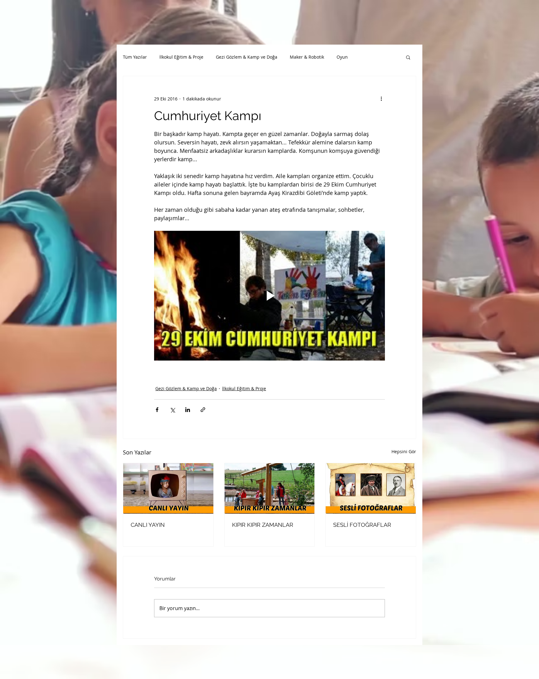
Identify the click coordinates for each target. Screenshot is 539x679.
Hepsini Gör (403, 451)
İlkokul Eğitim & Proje (181, 57)
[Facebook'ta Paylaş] (157, 410)
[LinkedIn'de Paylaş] (188, 410)
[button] (408, 57)
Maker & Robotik (307, 57)
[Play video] (269, 296)
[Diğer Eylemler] (381, 98)
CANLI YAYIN (148, 524)
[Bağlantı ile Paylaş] (203, 410)
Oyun (342, 57)
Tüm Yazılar (135, 57)
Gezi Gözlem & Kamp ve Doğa (246, 57)
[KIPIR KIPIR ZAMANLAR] (270, 488)
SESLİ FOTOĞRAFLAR (362, 524)
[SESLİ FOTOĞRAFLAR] (371, 488)
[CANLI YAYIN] (168, 488)
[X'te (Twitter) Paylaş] (172, 410)
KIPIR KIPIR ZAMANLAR (262, 524)
